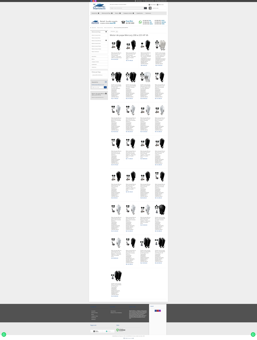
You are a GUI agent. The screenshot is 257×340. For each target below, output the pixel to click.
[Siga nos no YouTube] (158, 310)
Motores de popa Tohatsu (96, 46)
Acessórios (93, 311)
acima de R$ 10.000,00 (97, 75)
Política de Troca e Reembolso (116, 312)
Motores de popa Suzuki (96, 43)
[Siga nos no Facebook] (91, 1)
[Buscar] (145, 8)
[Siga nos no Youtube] (93, 1)
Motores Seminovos (95, 51)
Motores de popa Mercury (108, 27)
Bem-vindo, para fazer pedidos (118, 4)
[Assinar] (105, 87)
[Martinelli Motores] (99, 6)
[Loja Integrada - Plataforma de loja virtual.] (128, 338)
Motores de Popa (100, 27)
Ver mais (117, 55)
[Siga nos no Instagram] (96, 1)
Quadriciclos (93, 317)
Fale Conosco (113, 311)
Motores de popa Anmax (96, 35)
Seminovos (93, 319)
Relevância (113, 31)
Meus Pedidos (153, 4)
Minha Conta (161, 4)
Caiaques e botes (94, 316)
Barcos (92, 314)
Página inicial (94, 27)
